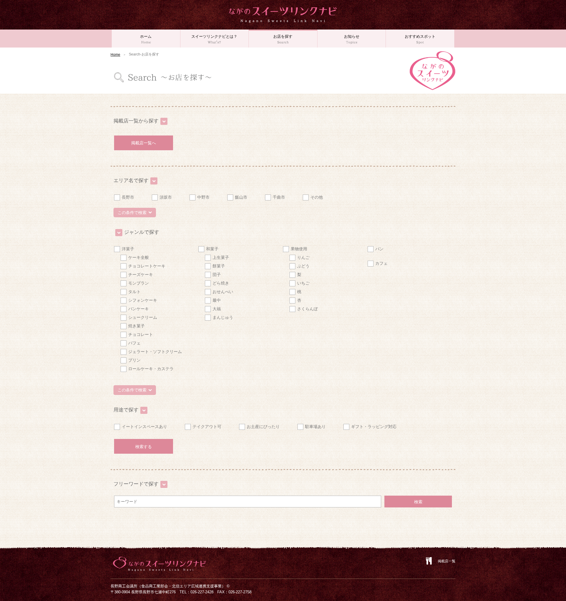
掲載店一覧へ (143, 143)
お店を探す (282, 36)
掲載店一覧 (446, 561)
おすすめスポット (420, 36)
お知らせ (351, 36)
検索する (143, 446)
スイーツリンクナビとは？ (214, 36)
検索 (418, 501)
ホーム (146, 36)
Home (115, 55)
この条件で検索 (132, 212)
